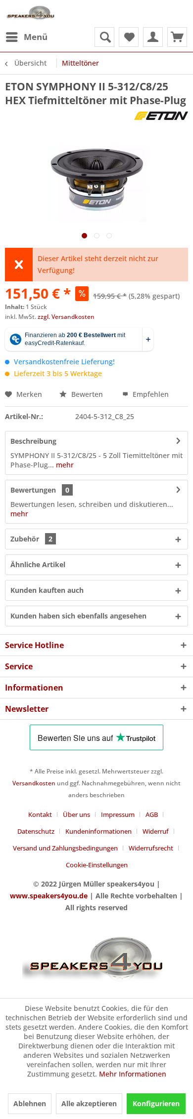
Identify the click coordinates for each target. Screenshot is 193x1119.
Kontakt (40, 814)
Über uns (76, 814)
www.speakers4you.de (49, 895)
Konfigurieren (156, 1103)
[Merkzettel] (129, 37)
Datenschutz (35, 831)
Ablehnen (29, 1103)
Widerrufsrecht (151, 848)
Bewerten (87, 394)
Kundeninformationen (98, 831)
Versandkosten (33, 783)
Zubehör (31, 538)
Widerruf (156, 831)
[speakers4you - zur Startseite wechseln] (31, 13)
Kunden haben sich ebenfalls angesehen (78, 615)
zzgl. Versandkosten (66, 316)
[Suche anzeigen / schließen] (104, 37)
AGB (151, 814)
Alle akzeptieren (89, 1103)
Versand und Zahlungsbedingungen (65, 848)
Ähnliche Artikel (37, 564)
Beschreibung (33, 441)
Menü (36, 36)
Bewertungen (33, 490)
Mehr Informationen (132, 1074)
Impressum (118, 814)
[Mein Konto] (153, 37)
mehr (64, 464)
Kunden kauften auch (47, 590)
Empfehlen (150, 394)
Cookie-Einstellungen (97, 864)
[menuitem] (26, 37)
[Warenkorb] (177, 37)
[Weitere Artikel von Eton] (161, 115)
